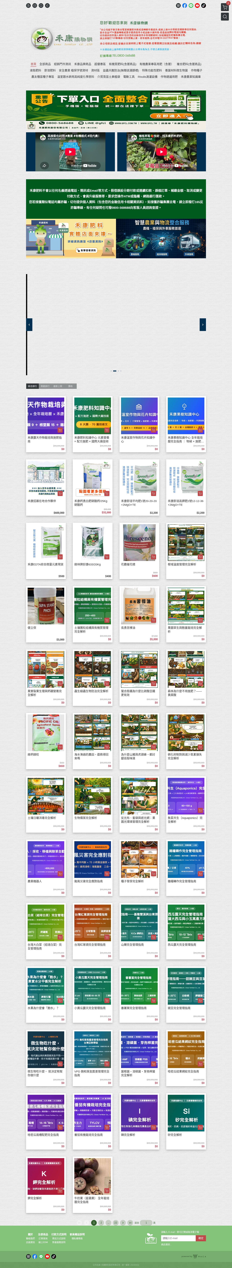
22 (115, 1222)
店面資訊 (30, 1242)
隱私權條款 (77, 1238)
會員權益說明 (77, 1234)
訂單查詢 (43, 1238)
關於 (30, 1234)
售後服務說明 (58, 1242)
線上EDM (43, 1242)
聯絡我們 (30, 1238)
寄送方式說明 (58, 1238)
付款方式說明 (58, 1234)
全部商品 (43, 1234)
